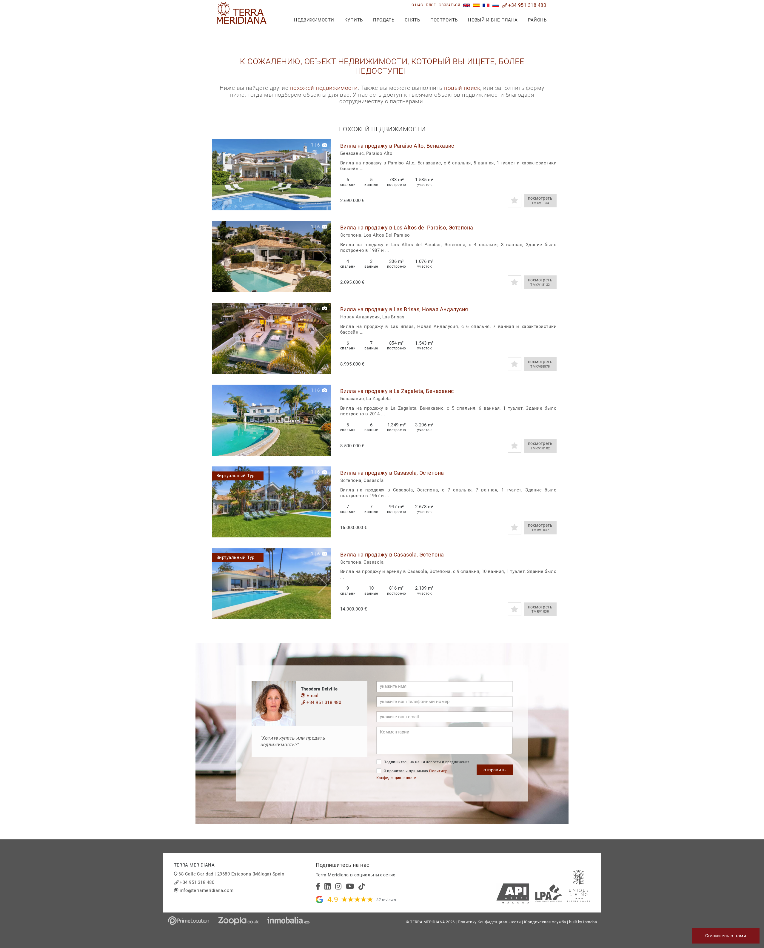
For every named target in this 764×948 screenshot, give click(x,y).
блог (431, 5)
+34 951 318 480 (526, 5)
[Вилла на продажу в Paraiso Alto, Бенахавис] (271, 174)
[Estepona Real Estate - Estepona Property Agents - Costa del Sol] (466, 5)
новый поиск (462, 88)
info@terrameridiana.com (206, 890)
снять (412, 20)
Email (312, 695)
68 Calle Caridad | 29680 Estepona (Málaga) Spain (231, 874)
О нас (417, 5)
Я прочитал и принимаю (411, 774)
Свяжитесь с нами (725, 935)
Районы (538, 20)
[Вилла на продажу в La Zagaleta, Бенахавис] (271, 420)
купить (353, 20)
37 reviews (386, 900)
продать (383, 20)
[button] (324, 174)
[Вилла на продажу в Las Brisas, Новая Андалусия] (271, 338)
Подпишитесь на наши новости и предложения (426, 762)
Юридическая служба (545, 922)
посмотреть (540, 200)
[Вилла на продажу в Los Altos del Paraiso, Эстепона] (271, 256)
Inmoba (590, 922)
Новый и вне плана (493, 20)
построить (444, 20)
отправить (494, 770)
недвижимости (314, 20)
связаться (449, 5)
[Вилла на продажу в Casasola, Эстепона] (271, 501)
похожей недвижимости (324, 88)
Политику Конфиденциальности (489, 922)
